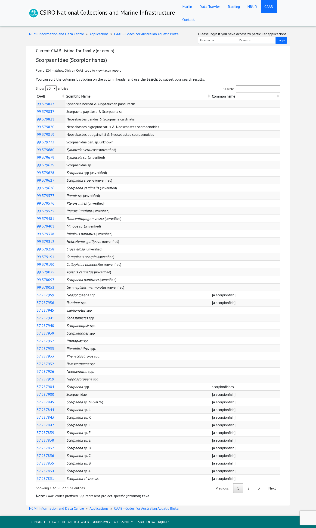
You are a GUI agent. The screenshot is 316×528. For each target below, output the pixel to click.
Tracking (233, 6)
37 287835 (45, 463)
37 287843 (45, 417)
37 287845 (45, 402)
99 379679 (45, 157)
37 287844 (45, 409)
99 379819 (45, 134)
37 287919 (45, 379)
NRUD (252, 6)
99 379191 (45, 256)
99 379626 (45, 188)
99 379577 (45, 195)
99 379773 (45, 142)
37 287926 (45, 371)
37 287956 (45, 302)
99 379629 (45, 165)
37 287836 (45, 455)
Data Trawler (209, 6)
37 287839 (45, 432)
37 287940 (45, 325)
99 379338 (45, 233)
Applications (99, 34)
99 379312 (45, 241)
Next (272, 488)
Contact (188, 19)
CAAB (268, 6)
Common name (223, 96)
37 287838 (45, 440)
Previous (222, 488)
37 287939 (45, 333)
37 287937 (45, 340)
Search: (228, 89)
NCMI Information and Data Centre (56, 34)
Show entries (52, 88)
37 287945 (45, 310)
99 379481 (45, 218)
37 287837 (45, 448)
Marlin (187, 6)
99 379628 (45, 172)
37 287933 (45, 356)
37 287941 (45, 318)
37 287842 (45, 425)
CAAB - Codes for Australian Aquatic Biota (146, 34)
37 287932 (45, 363)
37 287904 (45, 386)
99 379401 (45, 226)
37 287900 (45, 394)
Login (281, 40)
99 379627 (45, 180)
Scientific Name (78, 96)
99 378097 (45, 279)
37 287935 (45, 348)
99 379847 (45, 103)
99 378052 (45, 287)
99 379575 (45, 211)
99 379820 (45, 126)
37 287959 (45, 295)
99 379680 (45, 149)
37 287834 (45, 470)
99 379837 (45, 111)
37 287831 (45, 478)
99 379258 (45, 249)
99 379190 (45, 264)
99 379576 (45, 203)
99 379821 (45, 119)
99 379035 (45, 272)
